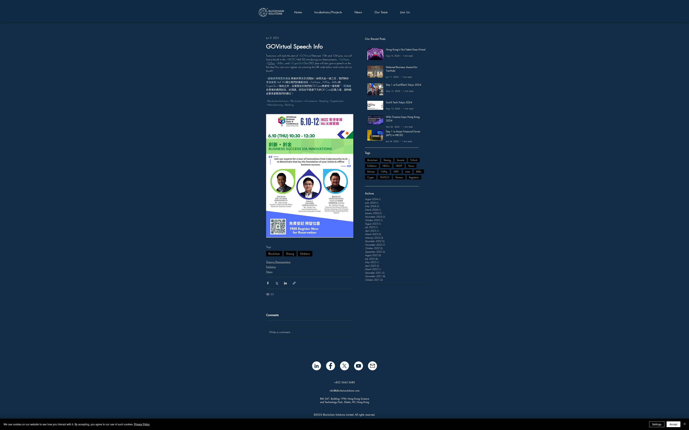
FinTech (413, 160)
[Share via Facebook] (267, 283)
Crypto (370, 177)
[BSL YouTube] (358, 365)
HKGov (386, 165)
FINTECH (384, 177)
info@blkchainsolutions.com (345, 390)
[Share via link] (294, 283)
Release (371, 171)
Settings (656, 424)
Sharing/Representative (278, 262)
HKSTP (399, 165)
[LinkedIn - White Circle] (316, 365)
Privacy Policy (142, 424)
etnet (407, 171)
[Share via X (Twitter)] (276, 283)
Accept (673, 424)
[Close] (685, 424)
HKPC (396, 171)
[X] (344, 365)
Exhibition (371, 165)
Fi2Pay (384, 171)
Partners (399, 177)
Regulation (414, 177)
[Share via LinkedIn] (285, 283)
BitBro (419, 171)
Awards (400, 160)
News (411, 165)
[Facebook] (330, 365)
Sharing (387, 160)
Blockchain (372, 160)
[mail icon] (372, 365)
